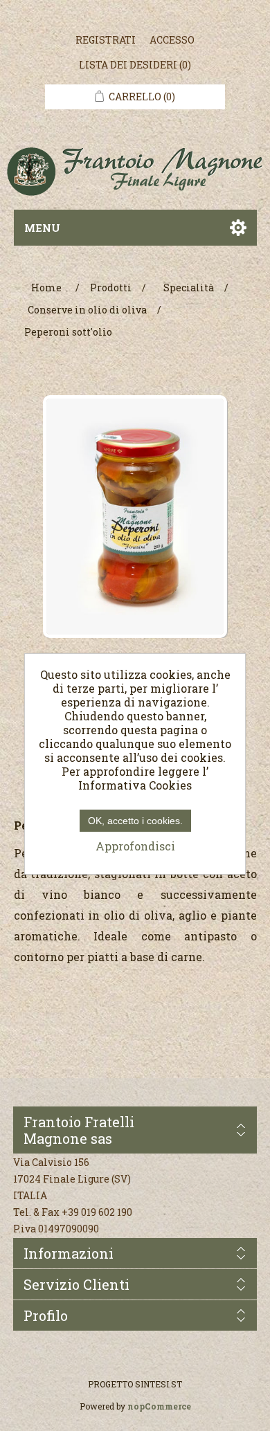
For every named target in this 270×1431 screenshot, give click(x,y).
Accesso (172, 39)
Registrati (105, 39)
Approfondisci (135, 846)
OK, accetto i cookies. (135, 820)
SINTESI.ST (158, 1383)
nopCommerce (159, 1406)
